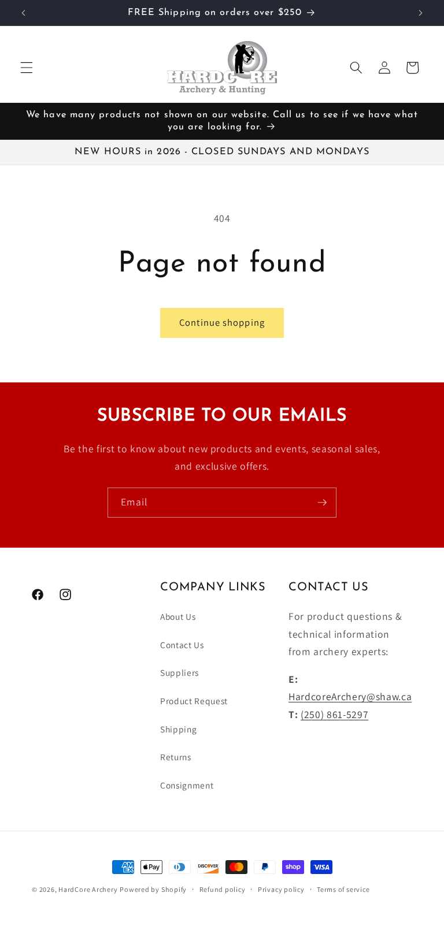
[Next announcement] (420, 12)
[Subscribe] (322, 503)
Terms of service (343, 889)
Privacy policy (281, 889)
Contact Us (182, 644)
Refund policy (222, 889)
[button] (26, 67)
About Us (177, 616)
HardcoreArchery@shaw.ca (350, 696)
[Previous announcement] (23, 12)
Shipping (178, 729)
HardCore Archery (87, 889)
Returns (175, 757)
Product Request (194, 700)
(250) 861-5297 (334, 714)
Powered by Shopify (153, 889)
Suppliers (179, 672)
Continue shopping (222, 322)
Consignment (186, 785)
